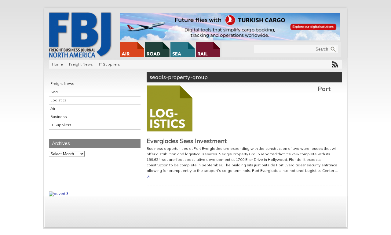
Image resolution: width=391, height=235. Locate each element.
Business (58, 116)
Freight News (81, 64)
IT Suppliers (109, 64)
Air (52, 108)
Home (57, 64)
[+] (149, 176)
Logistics (58, 100)
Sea (54, 91)
